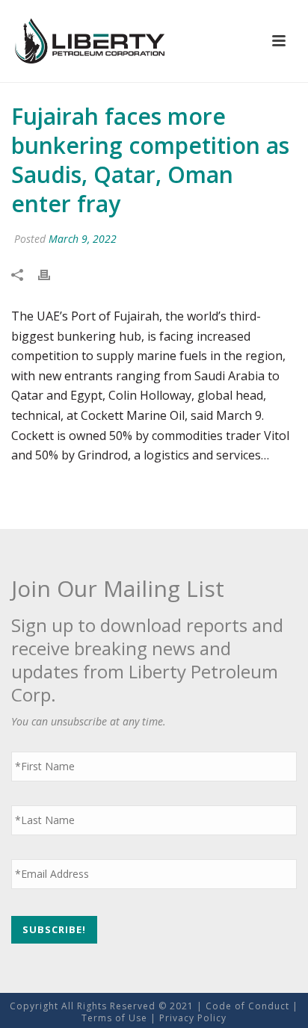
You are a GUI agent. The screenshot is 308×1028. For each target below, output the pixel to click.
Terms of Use (114, 1018)
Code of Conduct (247, 1006)
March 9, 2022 (83, 239)
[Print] (51, 274)
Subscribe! (54, 929)
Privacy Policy (193, 1018)
